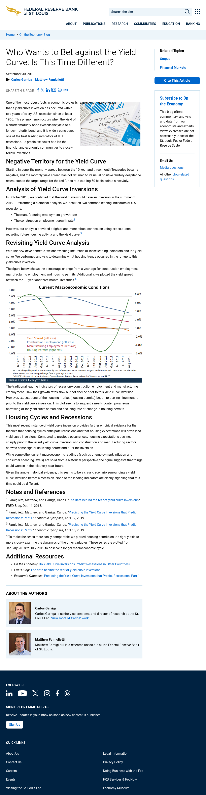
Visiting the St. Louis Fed (23, 788)
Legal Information (115, 753)
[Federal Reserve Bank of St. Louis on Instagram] (47, 695)
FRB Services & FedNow (120, 779)
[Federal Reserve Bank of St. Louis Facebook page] (57, 695)
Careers (11, 771)
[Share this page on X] (42, 90)
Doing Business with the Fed (123, 771)
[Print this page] (59, 90)
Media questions (171, 167)
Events (10, 779)
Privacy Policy (113, 762)
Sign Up (14, 725)
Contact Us (14, 762)
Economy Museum (116, 788)
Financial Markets (173, 67)
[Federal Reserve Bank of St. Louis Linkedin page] (9, 695)
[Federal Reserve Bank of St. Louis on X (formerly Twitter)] (35, 695)
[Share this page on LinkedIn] (47, 90)
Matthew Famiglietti (49, 80)
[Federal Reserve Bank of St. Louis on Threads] (67, 695)
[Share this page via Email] (53, 90)
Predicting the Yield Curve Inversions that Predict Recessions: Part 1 (92, 576)
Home (10, 35)
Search (187, 12)
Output (165, 59)
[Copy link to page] (65, 90)
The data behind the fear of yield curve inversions (104, 500)
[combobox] (145, 12)
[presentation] (71, 24)
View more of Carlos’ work (70, 618)
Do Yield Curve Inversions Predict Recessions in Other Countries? (84, 564)
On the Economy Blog (34, 35)
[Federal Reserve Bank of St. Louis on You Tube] (22, 695)
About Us (12, 753)
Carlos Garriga (21, 80)
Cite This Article (177, 80)
